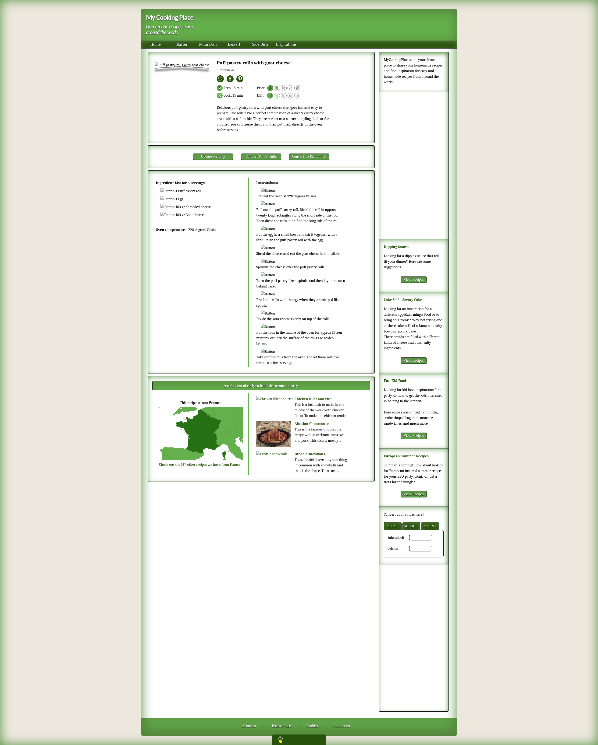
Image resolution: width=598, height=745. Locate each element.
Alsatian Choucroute (312, 424)
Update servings (213, 156)
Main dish (208, 44)
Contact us (342, 726)
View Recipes (414, 279)
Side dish (260, 44)
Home (155, 44)
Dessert (234, 44)
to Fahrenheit (309, 156)
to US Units (261, 156)
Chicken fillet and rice (313, 399)
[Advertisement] (324, 25)
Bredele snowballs (310, 454)
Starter (182, 44)
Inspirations (286, 44)
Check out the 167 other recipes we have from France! (200, 464)
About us (249, 726)
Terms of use (281, 726)
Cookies (312, 726)
